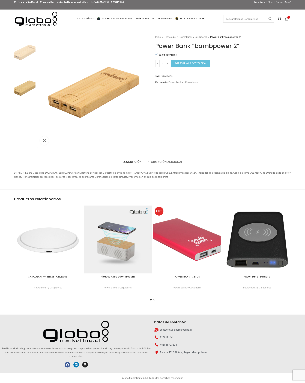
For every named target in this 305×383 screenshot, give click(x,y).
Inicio (158, 36)
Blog (270, 2)
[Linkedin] (76, 364)
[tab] (132, 160)
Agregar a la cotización (191, 63)
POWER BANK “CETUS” (187, 276)
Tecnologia (170, 36)
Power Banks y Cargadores (193, 36)
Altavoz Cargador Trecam (118, 276)
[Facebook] (67, 364)
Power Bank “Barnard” (257, 276)
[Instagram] (85, 364)
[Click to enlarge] (44, 140)
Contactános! (283, 2)
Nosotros (259, 2)
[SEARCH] (270, 19)
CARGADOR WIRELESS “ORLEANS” (48, 276)
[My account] (279, 18)
